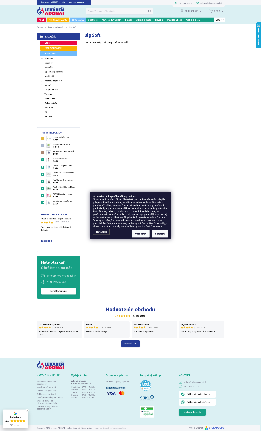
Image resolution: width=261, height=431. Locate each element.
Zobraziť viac (130, 343)
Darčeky (48, 116)
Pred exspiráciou (53, 48)
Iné (45, 112)
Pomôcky (48, 107)
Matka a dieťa (50, 103)
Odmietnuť (140, 233)
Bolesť (47, 85)
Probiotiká (49, 76)
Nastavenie (101, 232)
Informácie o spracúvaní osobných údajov (47, 407)
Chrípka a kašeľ (51, 90)
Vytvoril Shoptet (196, 428)
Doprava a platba (76, 2)
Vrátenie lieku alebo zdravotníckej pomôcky (47, 402)
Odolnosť (48, 58)
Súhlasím (160, 233)
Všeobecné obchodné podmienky (46, 383)
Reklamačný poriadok (46, 391)
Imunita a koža (50, 98)
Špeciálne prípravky (54, 72)
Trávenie (48, 94)
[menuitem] (41, 20)
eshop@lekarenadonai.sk (61, 275)
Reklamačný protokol (46, 394)
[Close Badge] (27, 410)
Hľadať (149, 11)
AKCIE (47, 43)
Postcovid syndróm (53, 81)
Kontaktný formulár (58, 291)
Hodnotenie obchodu (130, 309)
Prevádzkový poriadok (46, 387)
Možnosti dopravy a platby (117, 381)
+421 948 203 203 (56, 281)
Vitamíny (48, 63)
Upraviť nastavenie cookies (114, 428)
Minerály (49, 67)
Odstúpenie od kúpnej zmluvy (50, 397)
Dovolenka (50, 53)
